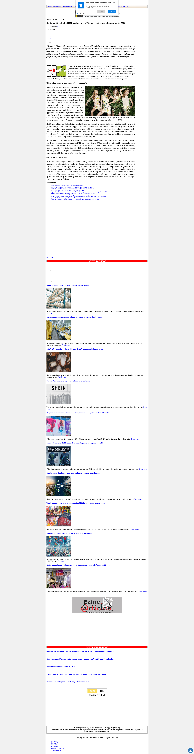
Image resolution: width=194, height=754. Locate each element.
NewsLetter (119, 6)
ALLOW (112, 11)
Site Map (54, 745)
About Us (54, 741)
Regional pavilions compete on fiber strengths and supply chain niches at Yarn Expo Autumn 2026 (79, 192)
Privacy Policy (56, 750)
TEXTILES (53, 6)
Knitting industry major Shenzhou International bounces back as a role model (76, 674)
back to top (49, 257)
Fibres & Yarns (71, 6)
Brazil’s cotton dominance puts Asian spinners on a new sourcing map (71, 195)
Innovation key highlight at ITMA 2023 (60, 667)
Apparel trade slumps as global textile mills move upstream (68, 198)
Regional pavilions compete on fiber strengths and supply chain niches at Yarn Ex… (78, 413)
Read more (50, 313)
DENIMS (64, 6)
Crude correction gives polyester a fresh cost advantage (67, 186)
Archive (125, 6)
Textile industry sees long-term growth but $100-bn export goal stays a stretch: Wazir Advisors (78, 196)
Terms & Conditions (58, 748)
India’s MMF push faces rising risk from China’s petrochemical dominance (72, 189)
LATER (101, 11)
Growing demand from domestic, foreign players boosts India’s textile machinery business (80, 659)
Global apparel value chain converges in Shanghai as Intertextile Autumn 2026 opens (75, 199)
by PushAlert (82, 14)
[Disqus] (90, 229)
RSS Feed (54, 747)
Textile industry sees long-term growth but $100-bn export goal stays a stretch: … (77, 503)
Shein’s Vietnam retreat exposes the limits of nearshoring (67, 190)
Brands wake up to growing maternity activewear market (67, 682)
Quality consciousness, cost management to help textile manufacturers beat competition (80, 651)
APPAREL (59, 6)
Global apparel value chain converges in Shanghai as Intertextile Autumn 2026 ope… (78, 565)
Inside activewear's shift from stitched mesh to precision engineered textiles (73, 193)
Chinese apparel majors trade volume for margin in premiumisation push (71, 187)
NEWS (48, 6)
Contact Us (55, 743)
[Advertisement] (97, 630)
